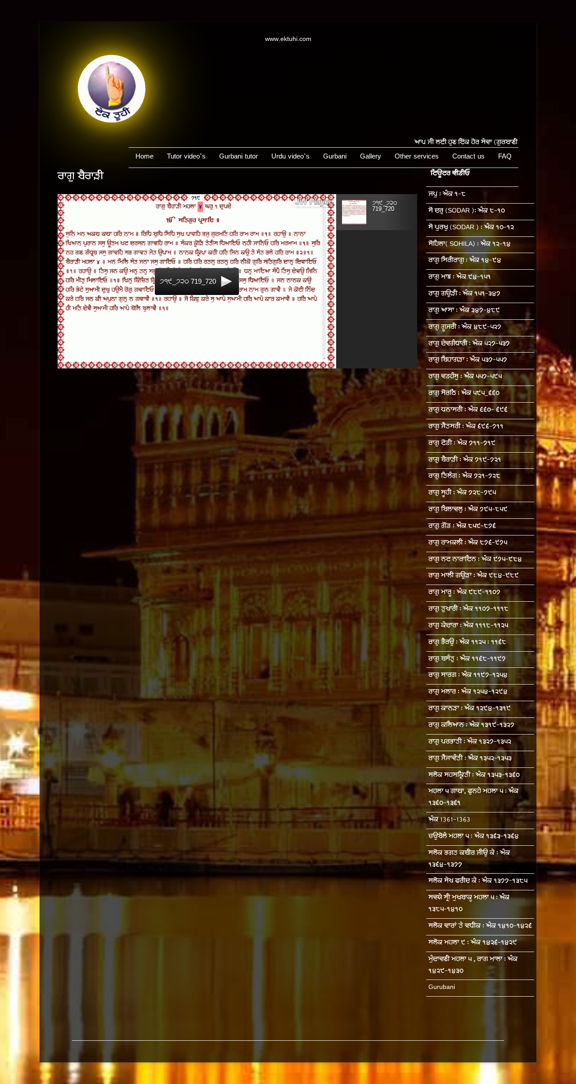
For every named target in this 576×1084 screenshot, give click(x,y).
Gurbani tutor (238, 157)
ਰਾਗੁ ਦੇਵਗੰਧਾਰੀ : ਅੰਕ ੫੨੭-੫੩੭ (469, 344)
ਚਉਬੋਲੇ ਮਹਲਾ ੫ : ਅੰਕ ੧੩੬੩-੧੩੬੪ (473, 837)
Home (144, 157)
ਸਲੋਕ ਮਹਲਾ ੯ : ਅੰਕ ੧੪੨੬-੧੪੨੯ (472, 943)
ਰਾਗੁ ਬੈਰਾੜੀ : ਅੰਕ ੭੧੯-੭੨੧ (464, 460)
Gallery (370, 157)
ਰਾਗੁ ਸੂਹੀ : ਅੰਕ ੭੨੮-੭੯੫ (462, 493)
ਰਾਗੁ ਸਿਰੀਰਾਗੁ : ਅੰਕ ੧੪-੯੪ (464, 261)
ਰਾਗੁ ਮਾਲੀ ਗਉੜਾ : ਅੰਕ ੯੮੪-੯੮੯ (473, 576)
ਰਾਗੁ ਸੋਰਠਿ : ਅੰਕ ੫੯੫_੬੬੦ (464, 394)
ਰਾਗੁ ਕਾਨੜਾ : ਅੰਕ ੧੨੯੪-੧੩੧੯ (469, 709)
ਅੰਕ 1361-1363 (449, 820)
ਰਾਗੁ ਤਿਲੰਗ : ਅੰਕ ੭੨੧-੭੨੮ (464, 477)
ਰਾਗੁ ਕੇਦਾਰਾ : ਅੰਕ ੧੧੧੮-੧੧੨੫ (468, 626)
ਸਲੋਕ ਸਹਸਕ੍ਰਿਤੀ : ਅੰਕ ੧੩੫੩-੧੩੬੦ (474, 776)
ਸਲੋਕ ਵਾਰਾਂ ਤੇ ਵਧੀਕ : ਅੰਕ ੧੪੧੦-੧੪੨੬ (480, 926)
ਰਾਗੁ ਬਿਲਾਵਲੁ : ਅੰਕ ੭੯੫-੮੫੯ (468, 510)
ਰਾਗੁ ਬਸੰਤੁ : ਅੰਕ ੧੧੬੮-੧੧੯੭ (467, 659)
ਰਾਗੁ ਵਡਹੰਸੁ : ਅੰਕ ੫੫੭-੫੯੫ (465, 377)
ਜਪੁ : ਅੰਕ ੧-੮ (447, 195)
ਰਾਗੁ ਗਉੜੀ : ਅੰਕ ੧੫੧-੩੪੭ (464, 294)
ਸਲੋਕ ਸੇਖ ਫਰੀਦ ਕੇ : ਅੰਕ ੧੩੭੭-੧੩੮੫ (477, 881)
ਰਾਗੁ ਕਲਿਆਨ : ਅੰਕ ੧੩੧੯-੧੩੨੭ (471, 726)
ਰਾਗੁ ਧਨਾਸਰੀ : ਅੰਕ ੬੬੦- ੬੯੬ (468, 410)
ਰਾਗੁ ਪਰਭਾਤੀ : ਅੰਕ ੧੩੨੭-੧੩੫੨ (469, 742)
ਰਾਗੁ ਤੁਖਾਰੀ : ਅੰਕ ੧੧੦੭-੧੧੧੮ (468, 609)
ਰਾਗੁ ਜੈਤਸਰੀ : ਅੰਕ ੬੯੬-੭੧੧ (466, 427)
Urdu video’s (290, 157)
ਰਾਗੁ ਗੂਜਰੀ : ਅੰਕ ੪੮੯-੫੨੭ (464, 327)
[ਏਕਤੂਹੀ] (111, 121)
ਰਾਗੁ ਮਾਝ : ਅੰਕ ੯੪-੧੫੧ (459, 277)
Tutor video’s (186, 157)
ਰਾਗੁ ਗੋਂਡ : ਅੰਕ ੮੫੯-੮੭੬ (462, 527)
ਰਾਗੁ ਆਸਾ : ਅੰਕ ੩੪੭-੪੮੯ (464, 311)
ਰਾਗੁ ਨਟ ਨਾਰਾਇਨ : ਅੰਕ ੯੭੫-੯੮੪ (475, 560)
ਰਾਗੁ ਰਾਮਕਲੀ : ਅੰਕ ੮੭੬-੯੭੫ (467, 543)
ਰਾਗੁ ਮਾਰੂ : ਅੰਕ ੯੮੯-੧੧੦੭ (464, 593)
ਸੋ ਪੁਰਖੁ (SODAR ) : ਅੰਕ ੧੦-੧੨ (471, 228)
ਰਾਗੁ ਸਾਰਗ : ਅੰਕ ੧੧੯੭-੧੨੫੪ (468, 676)
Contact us (468, 157)
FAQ (505, 157)
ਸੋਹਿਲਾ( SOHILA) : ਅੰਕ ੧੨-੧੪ (469, 245)
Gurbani (334, 157)
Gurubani (441, 988)
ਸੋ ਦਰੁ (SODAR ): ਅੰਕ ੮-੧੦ (466, 211)
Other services (417, 157)
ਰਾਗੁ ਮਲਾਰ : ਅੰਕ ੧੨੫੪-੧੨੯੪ (468, 692)
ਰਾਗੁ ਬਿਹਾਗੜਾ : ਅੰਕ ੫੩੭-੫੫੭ (467, 360)
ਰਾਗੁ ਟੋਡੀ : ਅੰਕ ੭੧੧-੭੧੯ (461, 444)
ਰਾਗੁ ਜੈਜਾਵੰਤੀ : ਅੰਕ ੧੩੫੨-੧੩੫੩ (470, 759)
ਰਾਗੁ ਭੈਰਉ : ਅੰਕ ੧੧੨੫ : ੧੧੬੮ (467, 643)
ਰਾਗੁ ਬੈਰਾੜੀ (80, 177)
